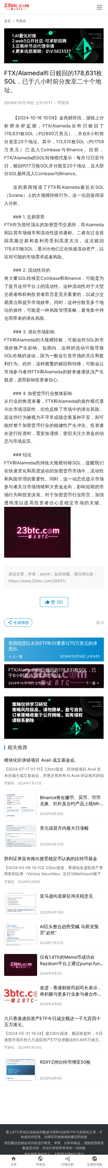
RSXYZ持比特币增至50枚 (65, 1062)
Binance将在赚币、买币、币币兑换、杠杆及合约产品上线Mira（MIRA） (71, 801)
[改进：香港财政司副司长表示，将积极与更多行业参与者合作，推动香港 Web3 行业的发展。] (20, 995)
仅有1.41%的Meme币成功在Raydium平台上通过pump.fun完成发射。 (70, 960)
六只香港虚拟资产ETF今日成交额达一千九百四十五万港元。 (52, 1021)
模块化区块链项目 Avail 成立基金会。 (41, 760)
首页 (7, 21)
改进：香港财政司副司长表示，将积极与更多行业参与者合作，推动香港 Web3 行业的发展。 (71, 991)
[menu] (99, 7)
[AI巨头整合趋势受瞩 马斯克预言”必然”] (20, 934)
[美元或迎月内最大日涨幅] (20, 836)
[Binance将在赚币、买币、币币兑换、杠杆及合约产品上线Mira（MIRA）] (20, 805)
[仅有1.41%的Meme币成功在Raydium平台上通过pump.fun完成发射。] (20, 965)
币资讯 (63, 102)
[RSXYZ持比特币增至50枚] (20, 1070)
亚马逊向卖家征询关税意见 (66, 896)
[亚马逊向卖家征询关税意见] (20, 904)
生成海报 (20, 622)
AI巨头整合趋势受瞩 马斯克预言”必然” (69, 929)
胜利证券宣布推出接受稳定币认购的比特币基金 (50, 858)
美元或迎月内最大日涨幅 (64, 828)
